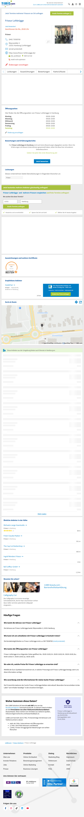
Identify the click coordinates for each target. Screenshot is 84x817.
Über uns (6, 757)
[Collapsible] (78, 622)
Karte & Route (59, 71)
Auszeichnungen (27, 71)
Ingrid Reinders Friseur (12, 556)
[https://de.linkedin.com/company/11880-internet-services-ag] (22, 808)
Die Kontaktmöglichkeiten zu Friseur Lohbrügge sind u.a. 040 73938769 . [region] (34, 641)
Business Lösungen (30, 769)
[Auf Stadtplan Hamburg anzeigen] (80, 301)
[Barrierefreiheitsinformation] (77, 4)
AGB (68, 765)
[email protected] (59, 641)
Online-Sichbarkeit (30, 757)
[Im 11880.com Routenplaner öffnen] (76, 302)
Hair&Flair (9, 285)
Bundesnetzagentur (12, 707)
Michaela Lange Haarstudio (14, 525)
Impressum (70, 757)
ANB (68, 769)
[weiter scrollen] (80, 71)
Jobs (5, 765)
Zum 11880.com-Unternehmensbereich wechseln (48, 5)
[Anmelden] (73, 4)
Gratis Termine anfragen (61, 13)
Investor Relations (9, 761)
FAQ (50, 769)
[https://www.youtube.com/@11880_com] (27, 808)
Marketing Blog (53, 757)
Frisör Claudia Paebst (12, 536)
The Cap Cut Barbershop (13, 546)
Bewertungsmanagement (32, 761)
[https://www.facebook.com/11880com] (5, 808)
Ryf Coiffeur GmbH (11, 567)
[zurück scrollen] (3, 71)
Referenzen (52, 761)
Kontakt (51, 765)
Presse (5, 769)
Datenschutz (70, 761)
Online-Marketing (29, 765)
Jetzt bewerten (42, 161)
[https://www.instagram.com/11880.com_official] (11, 808)
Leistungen (12, 71)
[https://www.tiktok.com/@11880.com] (16, 808)
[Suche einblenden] (70, 4)
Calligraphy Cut (10, 595)
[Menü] (80, 4)
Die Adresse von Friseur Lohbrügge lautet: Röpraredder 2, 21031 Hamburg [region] (29, 628)
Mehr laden (42, 514)
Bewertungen (44, 71)
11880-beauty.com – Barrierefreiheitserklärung (55, 586)
